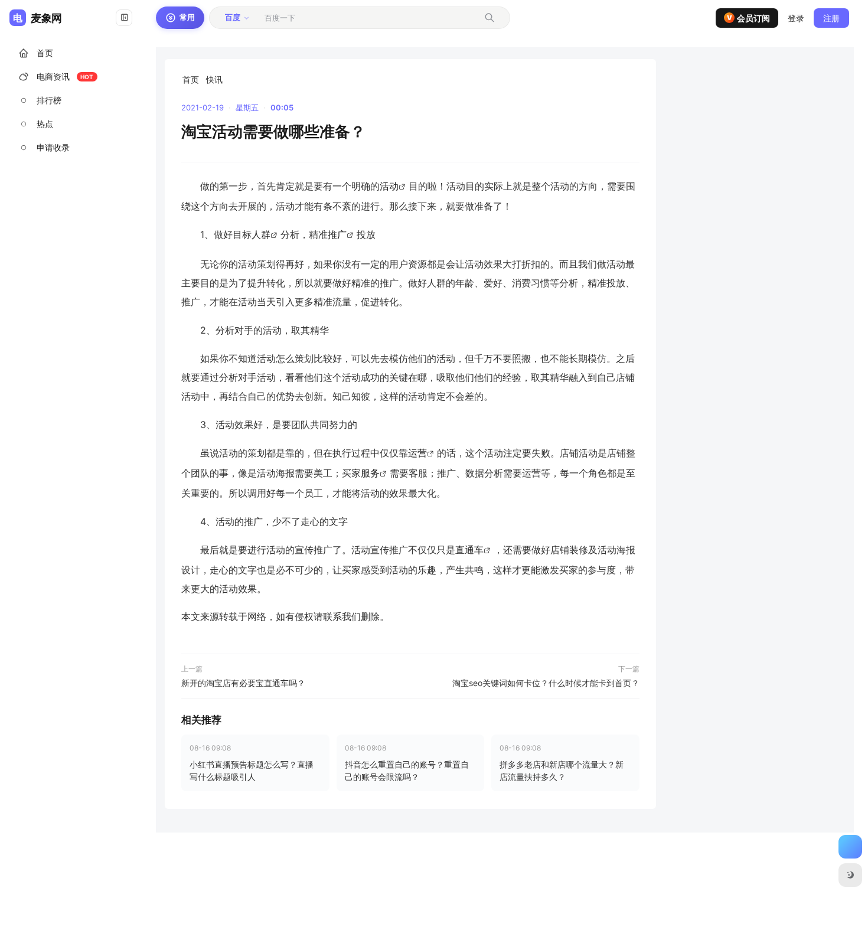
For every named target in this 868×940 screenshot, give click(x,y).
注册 (831, 18)
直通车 (469, 550)
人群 (261, 234)
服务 (370, 473)
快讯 (214, 79)
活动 (389, 186)
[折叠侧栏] (124, 17)
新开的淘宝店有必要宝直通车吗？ (243, 683)
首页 (190, 79)
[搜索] (489, 17)
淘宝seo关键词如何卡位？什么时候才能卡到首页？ (545, 683)
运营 (417, 453)
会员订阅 (749, 18)
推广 (337, 234)
